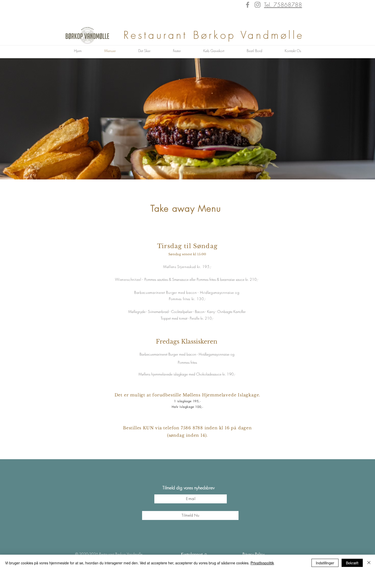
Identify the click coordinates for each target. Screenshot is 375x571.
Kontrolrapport (192, 554)
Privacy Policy (254, 554)
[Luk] (369, 563)
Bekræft (352, 562)
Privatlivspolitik (262, 562)
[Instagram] (257, 5)
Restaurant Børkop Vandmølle (216, 35)
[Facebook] (248, 5)
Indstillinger (325, 562)
